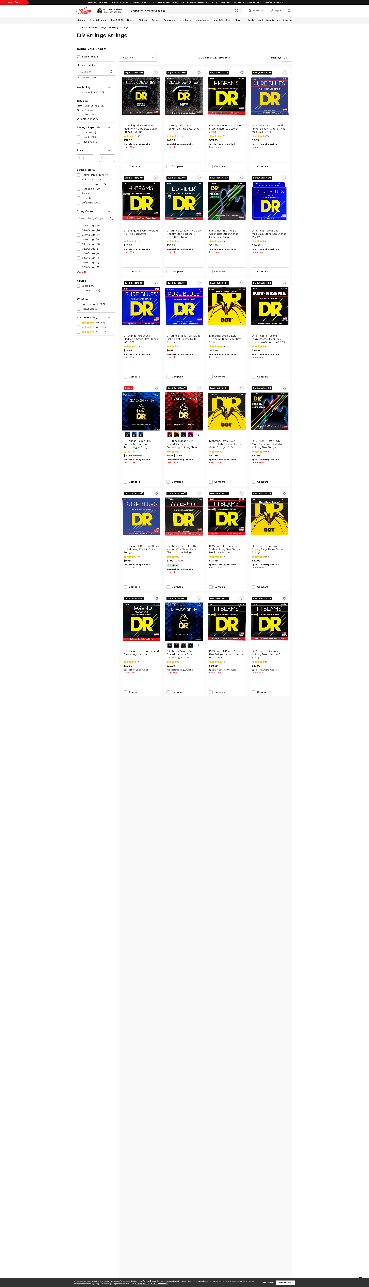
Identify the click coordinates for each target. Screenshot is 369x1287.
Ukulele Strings (87, 119)
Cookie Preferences (159, 1284)
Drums (130, 20)
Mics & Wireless (222, 20)
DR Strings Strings (118, 27)
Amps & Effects (98, 20)
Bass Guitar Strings (90, 106)
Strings (102, 27)
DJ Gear (143, 20)
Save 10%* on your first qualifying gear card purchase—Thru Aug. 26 (252, 2)
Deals (251, 20)
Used (260, 20)
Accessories (202, 20)
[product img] (141, 96)
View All (81, 272)
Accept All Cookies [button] (285, 1283)
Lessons (287, 20)
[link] (141, 129)
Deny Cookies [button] (268, 1283)
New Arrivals (273, 20)
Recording (169, 20)
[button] (110, 10)
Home (80, 27)
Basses (155, 20)
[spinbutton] (85, 158)
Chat (105, 12)
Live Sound (185, 20)
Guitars (81, 20)
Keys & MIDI (116, 20)
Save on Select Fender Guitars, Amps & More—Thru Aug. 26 (185, 2)
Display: (276, 57)
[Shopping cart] (289, 10)
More (237, 20)
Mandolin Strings (88, 114)
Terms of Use (142, 1284)
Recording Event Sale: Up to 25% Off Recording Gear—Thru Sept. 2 (119, 2)
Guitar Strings (87, 110)
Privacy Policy (149, 1281)
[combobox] (138, 58)
